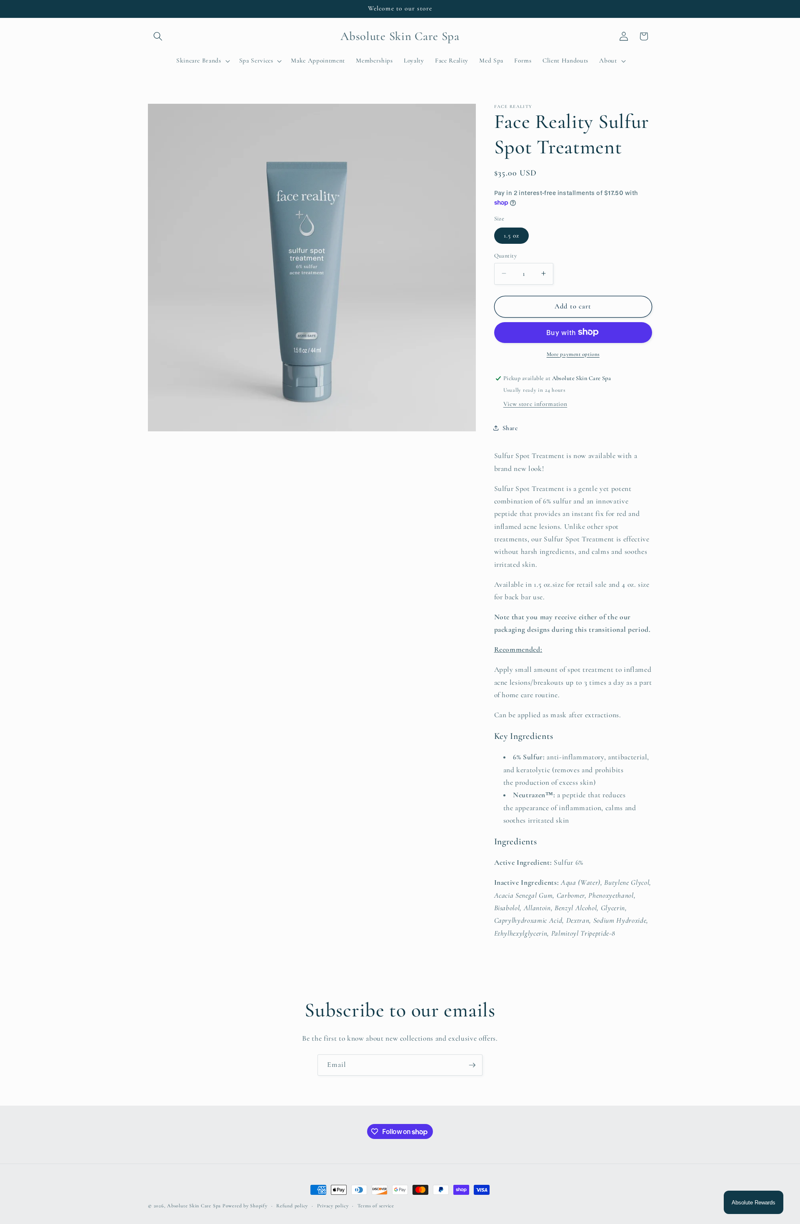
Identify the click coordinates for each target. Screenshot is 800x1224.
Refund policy (292, 1206)
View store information (535, 404)
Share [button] (510, 428)
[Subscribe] (472, 1065)
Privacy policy (333, 1206)
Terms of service (376, 1206)
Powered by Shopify (245, 1206)
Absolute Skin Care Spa (194, 1206)
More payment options (573, 353)
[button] (158, 36)
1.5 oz (512, 235)
